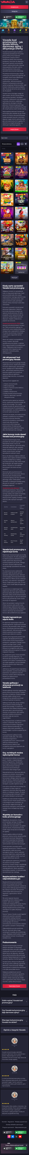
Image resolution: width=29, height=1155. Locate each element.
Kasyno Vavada (14, 129)
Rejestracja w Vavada (14, 986)
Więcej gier (14, 277)
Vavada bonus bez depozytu (11, 488)
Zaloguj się (14, 11)
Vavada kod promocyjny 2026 (11, 323)
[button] (2, 23)
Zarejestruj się (14, 7)
